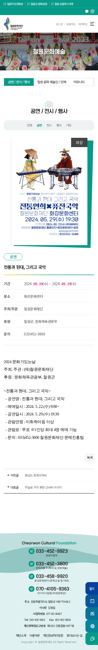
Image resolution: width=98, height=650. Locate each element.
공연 (39, 125)
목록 (90, 457)
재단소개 (21, 635)
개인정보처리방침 (53, 635)
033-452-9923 (52, 553)
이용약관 (34, 635)
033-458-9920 (51, 578)
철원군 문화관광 (39, 4)
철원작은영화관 (15, 4)
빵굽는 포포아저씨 (36, 475)
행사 (59, 125)
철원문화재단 (45, 642)
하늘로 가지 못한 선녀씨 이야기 (43, 487)
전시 (49, 125)
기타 (68, 125)
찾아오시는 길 (74, 635)
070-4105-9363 (52, 590)
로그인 (59, 24)
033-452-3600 (52, 565)
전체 (29, 125)
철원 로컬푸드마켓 (64, 4)
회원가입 (70, 24)
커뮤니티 (78, 81)
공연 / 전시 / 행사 (19, 81)
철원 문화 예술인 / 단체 (50, 81)
